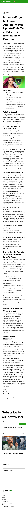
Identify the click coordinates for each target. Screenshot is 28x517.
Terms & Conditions (7, 503)
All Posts (4, 6)
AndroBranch (6, 393)
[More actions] (24, 13)
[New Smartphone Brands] (14, 443)
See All (23, 433)
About (3, 497)
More (21, 6)
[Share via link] (13, 398)
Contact (4, 499)
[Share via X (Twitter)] (7, 398)
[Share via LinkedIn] (10, 398)
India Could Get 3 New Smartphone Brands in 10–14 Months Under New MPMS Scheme (14, 452)
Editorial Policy (6, 505)
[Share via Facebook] (3, 398)
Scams (9, 6)
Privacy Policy (5, 501)
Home (3, 495)
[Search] (23, 1)
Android (5, 391)
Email (3, 421)
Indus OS (16, 6)
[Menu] (26, 2)
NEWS (4, 389)
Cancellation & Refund (8, 506)
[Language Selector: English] (15, 2)
